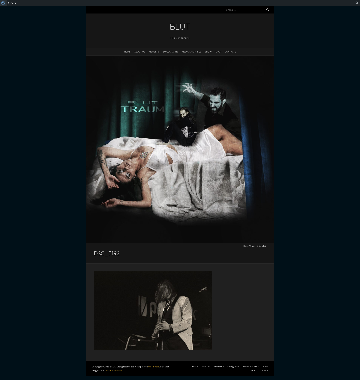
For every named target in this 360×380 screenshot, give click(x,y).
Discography (170, 51)
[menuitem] (3, 3)
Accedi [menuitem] (12, 2)
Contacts (230, 51)
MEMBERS (154, 51)
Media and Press (191, 51)
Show (208, 51)
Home (127, 51)
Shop (218, 51)
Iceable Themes (114, 370)
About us (139, 51)
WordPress (153, 366)
